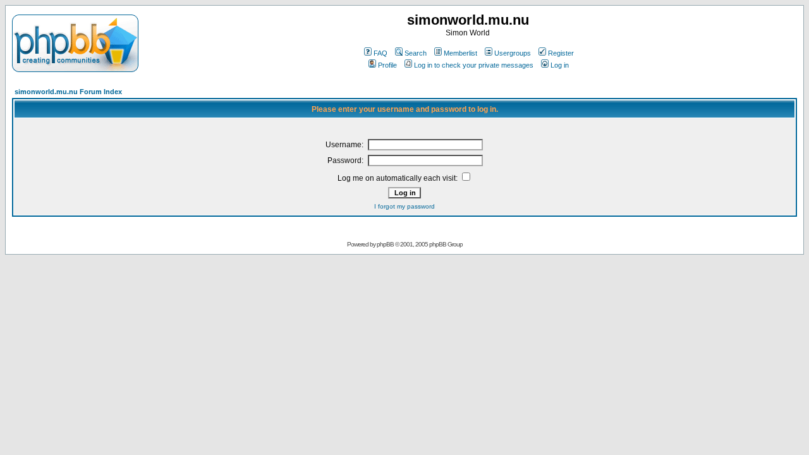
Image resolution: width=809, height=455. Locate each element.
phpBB (385, 244)
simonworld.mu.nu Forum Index (68, 91)
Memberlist (460, 53)
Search (415, 53)
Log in (559, 65)
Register (561, 53)
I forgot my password (404, 206)
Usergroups (512, 53)
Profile (387, 65)
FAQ (380, 53)
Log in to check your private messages (473, 65)
